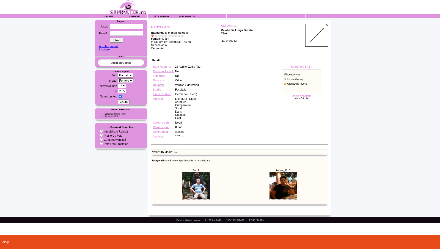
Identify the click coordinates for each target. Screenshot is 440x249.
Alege (6, 242)
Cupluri (108, 16)
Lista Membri (161, 16)
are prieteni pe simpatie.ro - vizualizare (181, 160)
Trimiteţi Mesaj (295, 79)
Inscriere (104, 49)
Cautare (134, 16)
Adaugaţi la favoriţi (297, 83)
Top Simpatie (187, 16)
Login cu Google (121, 62)
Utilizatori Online (112, 114)
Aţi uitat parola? (108, 46)
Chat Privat (293, 74)
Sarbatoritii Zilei (111, 116)
